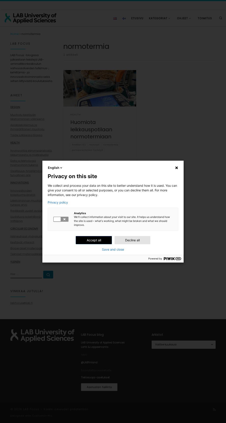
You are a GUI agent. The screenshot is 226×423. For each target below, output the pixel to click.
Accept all (94, 240)
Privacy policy (58, 202)
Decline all (132, 240)
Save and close (113, 249)
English (53, 168)
